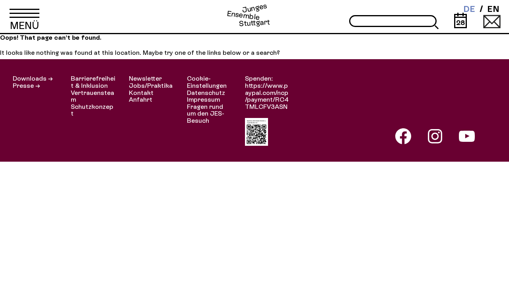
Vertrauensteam (92, 96)
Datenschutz (206, 93)
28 (460, 22)
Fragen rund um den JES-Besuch (205, 113)
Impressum (203, 99)
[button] (24, 16)
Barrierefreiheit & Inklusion (93, 82)
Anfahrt (140, 99)
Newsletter (145, 78)
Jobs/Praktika (151, 85)
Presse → (26, 85)
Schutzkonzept (92, 110)
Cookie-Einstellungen (207, 82)
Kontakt (141, 93)
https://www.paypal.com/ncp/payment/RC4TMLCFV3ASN (267, 96)
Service (492, 21)
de (469, 9)
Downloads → (33, 78)
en (493, 9)
